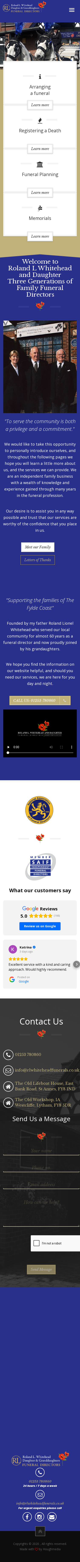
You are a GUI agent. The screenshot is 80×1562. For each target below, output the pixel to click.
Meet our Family (38, 547)
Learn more (40, 105)
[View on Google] (13, 949)
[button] (3, 964)
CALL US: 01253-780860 (34, 700)
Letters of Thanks (37, 560)
